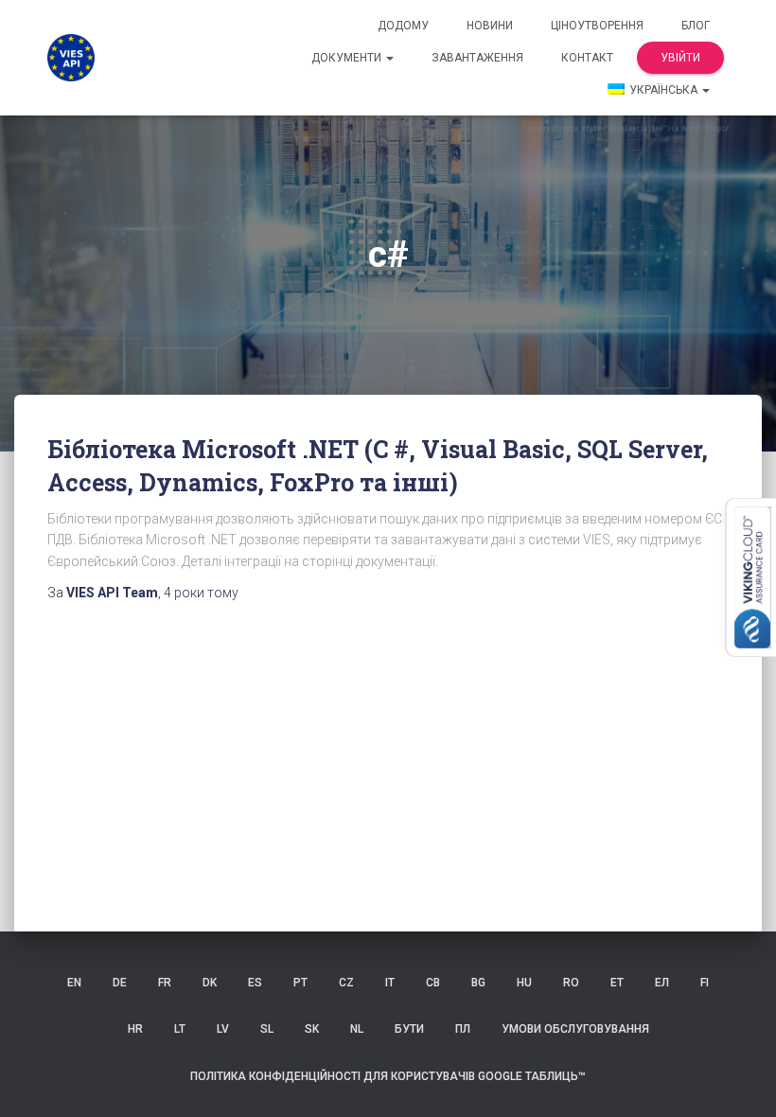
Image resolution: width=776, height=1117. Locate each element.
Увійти (680, 57)
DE (120, 982)
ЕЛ (662, 982)
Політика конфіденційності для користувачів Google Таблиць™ (388, 1076)
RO (571, 982)
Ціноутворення (597, 25)
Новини (490, 25)
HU (524, 982)
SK (312, 1029)
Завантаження (477, 57)
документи (347, 57)
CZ (346, 982)
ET (617, 982)
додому (403, 25)
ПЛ (462, 1029)
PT (300, 982)
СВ (433, 982)
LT (179, 1029)
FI (704, 982)
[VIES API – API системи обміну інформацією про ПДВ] (71, 57)
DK (210, 982)
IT (390, 982)
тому (201, 592)
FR (164, 982)
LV (223, 1029)
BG (478, 982)
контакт (587, 57)
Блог (695, 25)
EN (74, 982)
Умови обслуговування (575, 1029)
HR (135, 1029)
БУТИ (409, 1029)
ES (255, 982)
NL (356, 1029)
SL (266, 1029)
